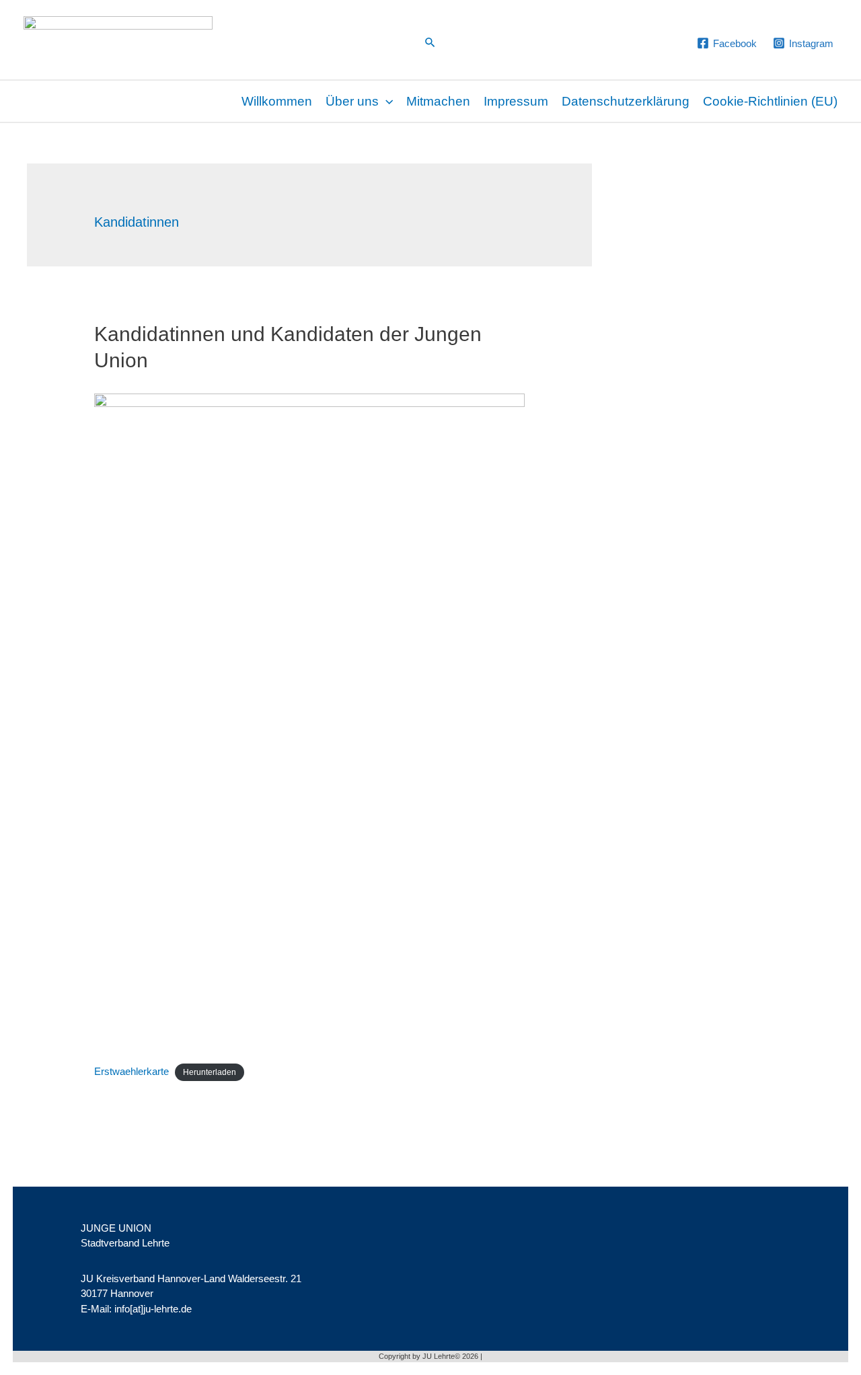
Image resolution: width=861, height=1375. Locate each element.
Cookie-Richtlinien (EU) (770, 101)
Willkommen (276, 101)
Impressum (516, 101)
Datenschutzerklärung (625, 101)
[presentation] (386, 101)
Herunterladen (209, 1072)
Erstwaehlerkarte (131, 1071)
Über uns (352, 101)
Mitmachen (438, 101)
